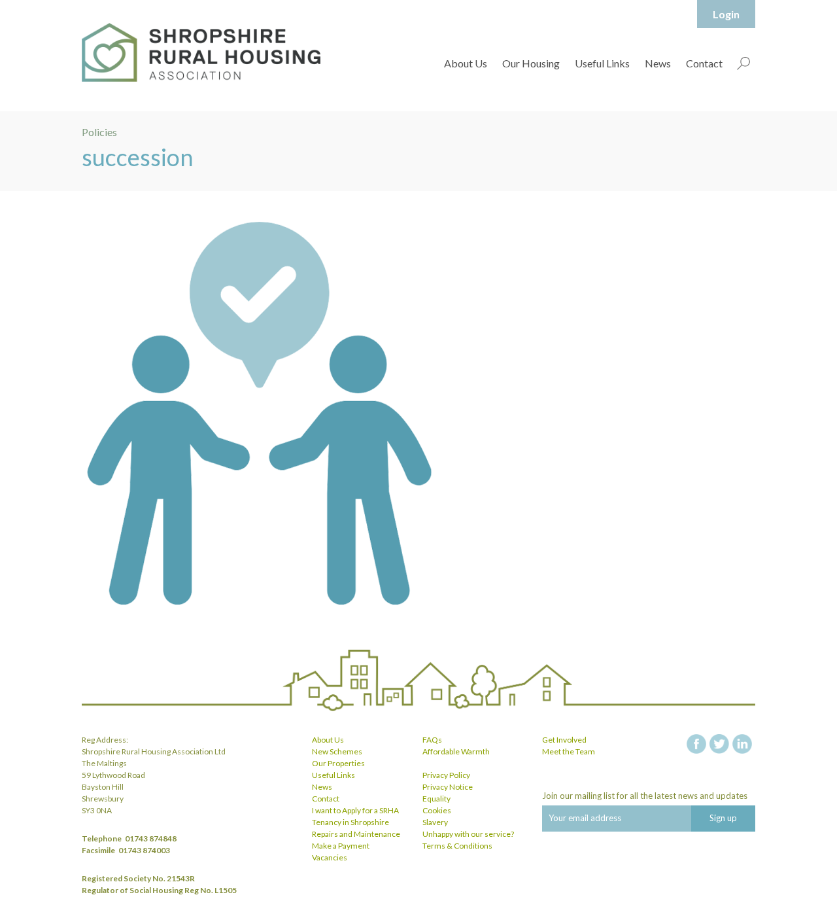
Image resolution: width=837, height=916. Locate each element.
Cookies (436, 810)
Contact (704, 63)
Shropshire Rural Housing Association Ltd (201, 52)
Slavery (435, 822)
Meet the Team (568, 751)
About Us (465, 63)
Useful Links (602, 63)
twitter (719, 744)
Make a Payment (340, 846)
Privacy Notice (447, 787)
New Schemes (337, 751)
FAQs (432, 740)
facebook (696, 744)
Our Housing (531, 63)
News (658, 63)
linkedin (742, 744)
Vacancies (329, 857)
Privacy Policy (446, 775)
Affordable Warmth (456, 751)
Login (726, 14)
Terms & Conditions (457, 846)
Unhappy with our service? (468, 834)
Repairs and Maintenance (356, 834)
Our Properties (338, 763)
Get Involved (564, 740)
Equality (436, 798)
